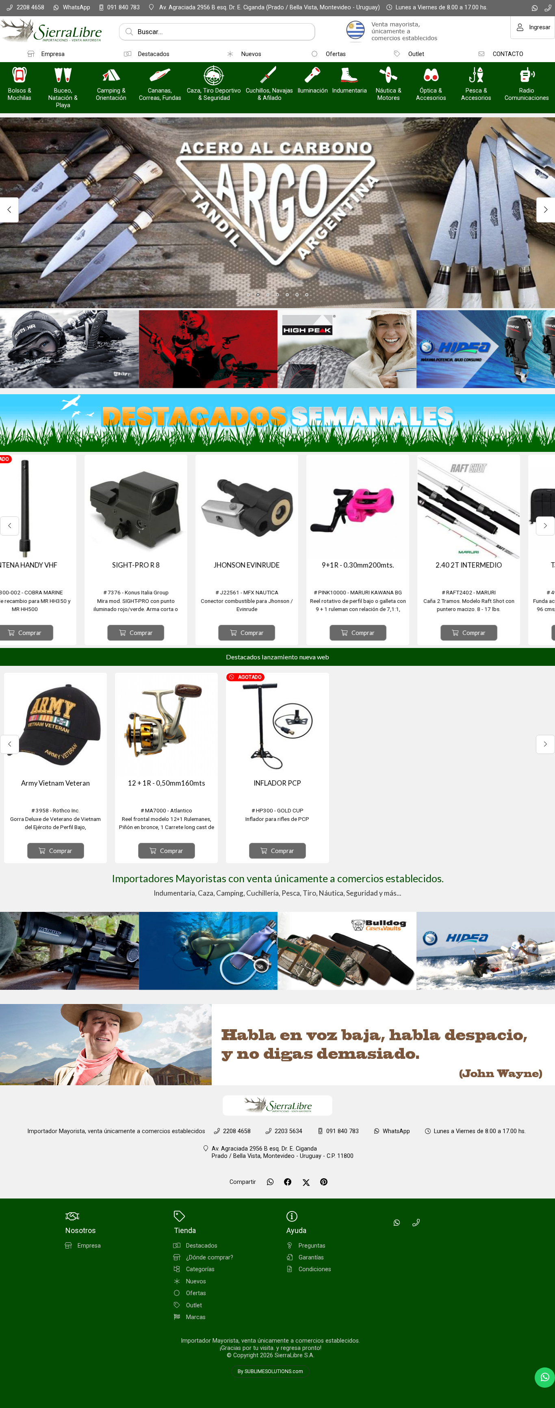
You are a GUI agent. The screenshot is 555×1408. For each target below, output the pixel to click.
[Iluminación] (312, 75)
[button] (248, 295)
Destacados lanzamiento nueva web (277, 657)
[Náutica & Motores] (388, 75)
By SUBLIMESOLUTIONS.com (270, 1371)
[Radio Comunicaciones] (527, 75)
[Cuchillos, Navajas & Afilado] (269, 75)
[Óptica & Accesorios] (431, 75)
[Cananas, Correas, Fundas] (160, 75)
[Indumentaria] (349, 75)
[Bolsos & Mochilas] (19, 75)
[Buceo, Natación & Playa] (63, 75)
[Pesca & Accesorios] (476, 75)
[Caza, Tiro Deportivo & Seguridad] (214, 75)
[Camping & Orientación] (111, 75)
